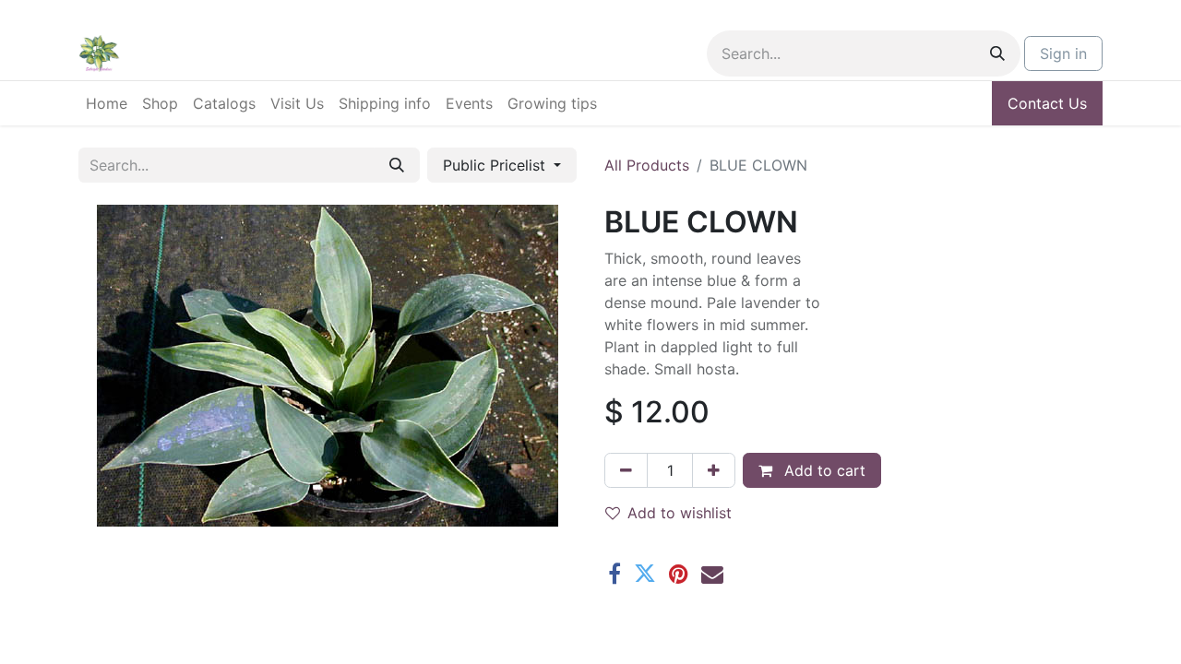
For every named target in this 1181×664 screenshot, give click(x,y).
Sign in (1063, 53)
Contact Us (1047, 103)
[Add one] (713, 470)
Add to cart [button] (822, 470)
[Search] (997, 53)
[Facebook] (614, 574)
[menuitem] (106, 103)
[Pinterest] (678, 574)
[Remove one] (626, 470)
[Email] (712, 574)
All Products (646, 165)
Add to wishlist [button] (679, 513)
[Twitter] (645, 574)
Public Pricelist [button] (496, 165)
